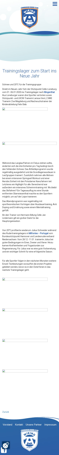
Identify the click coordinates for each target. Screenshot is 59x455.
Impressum (50, 424)
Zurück (5, 412)
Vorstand (7, 424)
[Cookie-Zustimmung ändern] (6, 445)
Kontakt (19, 424)
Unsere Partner (34, 424)
